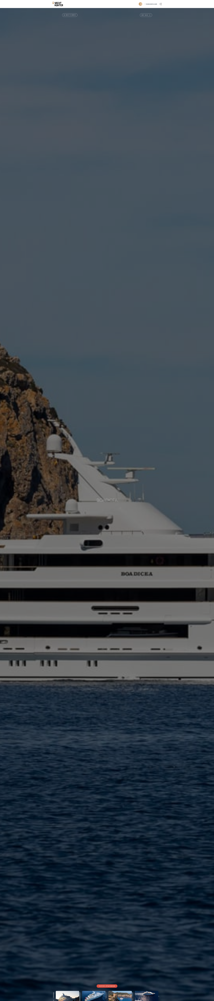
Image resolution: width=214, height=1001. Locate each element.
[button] (49, 996)
